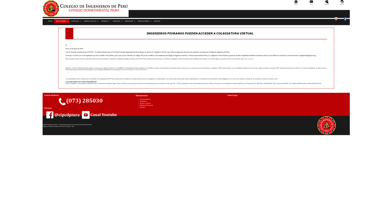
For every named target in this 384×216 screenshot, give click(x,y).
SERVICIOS (116, 21)
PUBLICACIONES (143, 21)
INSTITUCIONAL (61, 21)
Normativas (143, 101)
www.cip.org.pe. (249, 59)
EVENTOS (157, 21)
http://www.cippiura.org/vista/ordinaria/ (135, 69)
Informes (142, 107)
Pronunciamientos (145, 99)
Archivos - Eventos (145, 103)
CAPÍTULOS (75, 21)
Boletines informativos (146, 105)
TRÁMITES (104, 21)
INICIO (50, 21)
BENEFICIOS (129, 21)
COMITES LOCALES (90, 21)
